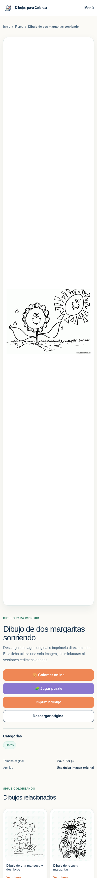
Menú (89, 8)
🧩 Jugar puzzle (48, 688)
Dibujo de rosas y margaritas (65, 867)
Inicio (6, 26)
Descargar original (48, 716)
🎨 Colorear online (49, 675)
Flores (19, 26)
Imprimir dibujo (48, 702)
